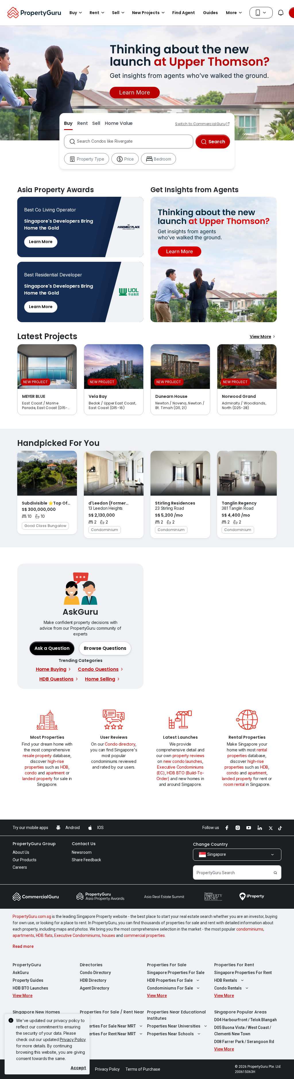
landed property (37, 778)
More (231, 13)
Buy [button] (73, 13)
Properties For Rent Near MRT (108, 1034)
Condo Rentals (228, 988)
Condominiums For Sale (170, 988)
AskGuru (21, 972)
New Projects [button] (146, 13)
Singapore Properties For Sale (175, 972)
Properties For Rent (234, 965)
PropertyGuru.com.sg (32, 916)
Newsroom (82, 852)
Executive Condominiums (77, 935)
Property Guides (28, 980)
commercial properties (144, 935)
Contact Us (84, 844)
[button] (105, 648)
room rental (234, 784)
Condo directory (120, 744)
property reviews (188, 755)
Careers (20, 867)
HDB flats (44, 935)
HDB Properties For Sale (170, 980)
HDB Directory (93, 980)
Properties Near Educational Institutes (176, 1015)
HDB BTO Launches (30, 988)
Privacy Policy (73, 1039)
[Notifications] (281, 12)
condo (31, 772)
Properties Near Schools (170, 1034)
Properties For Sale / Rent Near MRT (112, 1015)
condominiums (249, 929)
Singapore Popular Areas (240, 1012)
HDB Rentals (225, 980)
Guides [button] (210, 13)
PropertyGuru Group (34, 844)
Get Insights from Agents (213, 259)
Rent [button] (94, 13)
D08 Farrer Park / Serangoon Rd (244, 1041)
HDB (64, 767)
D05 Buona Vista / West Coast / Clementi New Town (242, 1030)
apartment (55, 772)
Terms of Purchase (142, 1069)
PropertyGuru (27, 965)
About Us (21, 852)
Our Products (24, 860)
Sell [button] (115, 13)
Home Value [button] (119, 123)
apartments (23, 935)
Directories (91, 965)
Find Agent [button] (183, 13)
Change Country (210, 844)
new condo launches (182, 761)
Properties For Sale (166, 965)
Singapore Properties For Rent (243, 972)
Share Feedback (86, 860)
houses (108, 935)
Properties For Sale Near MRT (108, 1026)
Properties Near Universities (173, 1026)
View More (260, 336)
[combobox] (135, 141)
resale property (37, 755)
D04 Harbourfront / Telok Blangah (245, 1019)
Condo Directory (95, 972)
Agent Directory (94, 988)
